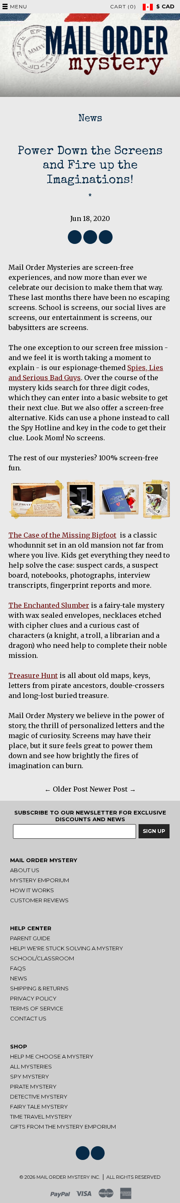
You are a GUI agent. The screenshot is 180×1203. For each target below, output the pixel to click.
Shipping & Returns (39, 988)
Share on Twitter (90, 237)
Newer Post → (113, 789)
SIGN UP (154, 831)
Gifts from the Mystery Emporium (63, 1126)
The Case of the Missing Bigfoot (62, 535)
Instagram (98, 1153)
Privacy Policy (33, 998)
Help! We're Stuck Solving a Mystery (66, 948)
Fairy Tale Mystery (39, 1106)
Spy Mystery (29, 1076)
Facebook (83, 1153)
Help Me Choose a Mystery (51, 1056)
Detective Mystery (38, 1096)
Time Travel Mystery (41, 1116)
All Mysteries (31, 1066)
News (90, 119)
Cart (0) (123, 6)
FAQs (18, 968)
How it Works (32, 890)
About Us (24, 870)
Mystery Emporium (39, 880)
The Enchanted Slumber (48, 605)
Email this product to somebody (106, 237)
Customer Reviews (39, 900)
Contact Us (28, 1018)
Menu (18, 6)
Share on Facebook (75, 237)
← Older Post (66, 789)
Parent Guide (30, 938)
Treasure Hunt (33, 675)
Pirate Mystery (33, 1086)
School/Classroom (42, 958)
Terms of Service (36, 1008)
